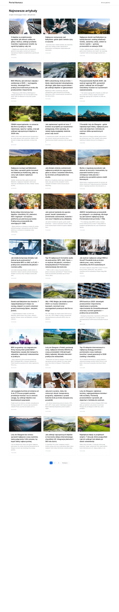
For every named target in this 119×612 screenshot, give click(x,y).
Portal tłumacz (16, 2)
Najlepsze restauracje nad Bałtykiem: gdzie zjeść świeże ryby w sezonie (59, 39)
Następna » (65, 463)
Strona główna (105, 2)
